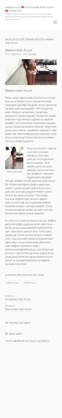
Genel (41, 274)
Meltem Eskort (30, 283)
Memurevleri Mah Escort (18, 309)
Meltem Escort (13, 283)
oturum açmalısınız (39, 340)
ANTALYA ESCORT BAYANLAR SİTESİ (25, 39)
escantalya (32, 54)
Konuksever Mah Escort (18, 299)
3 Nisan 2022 (15, 54)
